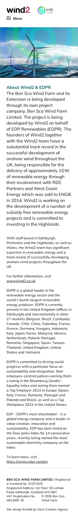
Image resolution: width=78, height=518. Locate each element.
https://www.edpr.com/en (27, 461)
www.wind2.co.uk (20, 281)
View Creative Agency (52, 509)
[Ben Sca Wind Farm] (32, 10)
